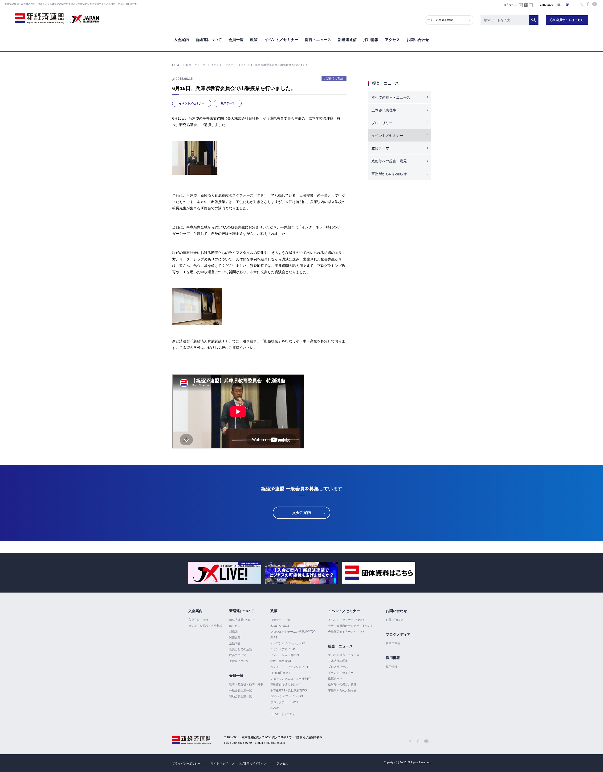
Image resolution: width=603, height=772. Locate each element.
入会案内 (181, 40)
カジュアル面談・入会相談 (205, 625)
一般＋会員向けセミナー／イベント (350, 625)
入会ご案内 (301, 513)
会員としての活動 (240, 649)
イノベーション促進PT (284, 655)
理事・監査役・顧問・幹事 (246, 684)
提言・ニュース (318, 40)
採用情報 (370, 40)
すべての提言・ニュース (390, 97)
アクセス (392, 40)
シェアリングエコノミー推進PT (290, 678)
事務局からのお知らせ (389, 174)
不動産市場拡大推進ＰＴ (286, 684)
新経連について (209, 40)
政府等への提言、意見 (389, 161)
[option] (224, 573)
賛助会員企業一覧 (240, 696)
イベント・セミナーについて (346, 620)
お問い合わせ (418, 40)
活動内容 (234, 643)
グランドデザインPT (283, 649)
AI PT (273, 637)
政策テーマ (228, 103)
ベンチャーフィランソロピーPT (290, 667)
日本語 (567, 4)
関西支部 (234, 637)
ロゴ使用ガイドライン (252, 763)
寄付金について (239, 661)
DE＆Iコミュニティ (282, 714)
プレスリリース (383, 123)
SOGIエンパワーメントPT (286, 696)
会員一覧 (236, 40)
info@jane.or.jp (275, 742)
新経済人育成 (334, 78)
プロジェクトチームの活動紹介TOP (293, 631)
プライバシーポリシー (186, 763)
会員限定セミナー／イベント (346, 631)
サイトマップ (219, 763)
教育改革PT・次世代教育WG (288, 690)
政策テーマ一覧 (280, 620)
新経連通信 (347, 40)
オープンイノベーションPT (287, 643)
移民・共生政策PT (282, 661)
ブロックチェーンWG (284, 702)
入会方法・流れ (198, 620)
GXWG (274, 708)
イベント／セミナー (281, 40)
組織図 (233, 631)
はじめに (234, 625)
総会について (237, 655)
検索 (533, 20)
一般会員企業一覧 (240, 690)
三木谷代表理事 (383, 110)
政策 (254, 40)
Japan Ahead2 (279, 625)
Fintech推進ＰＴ (280, 672)
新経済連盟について (242, 620)
